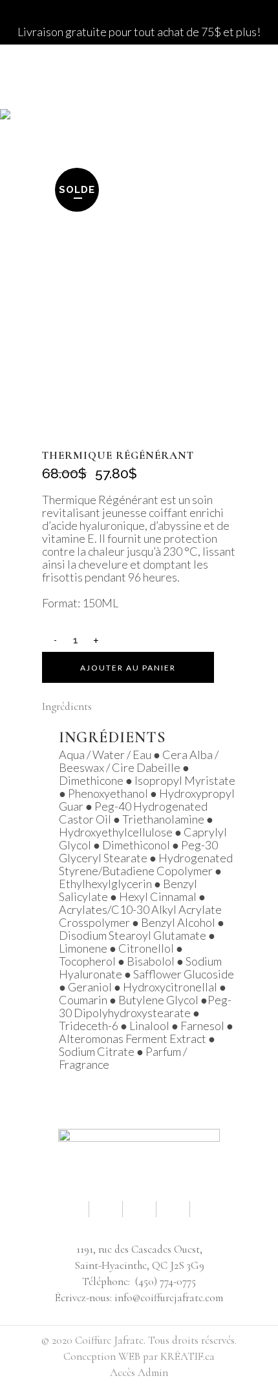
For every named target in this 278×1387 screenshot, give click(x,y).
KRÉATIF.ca (187, 1356)
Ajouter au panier (128, 668)
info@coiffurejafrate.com (168, 1297)
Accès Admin (139, 1372)
